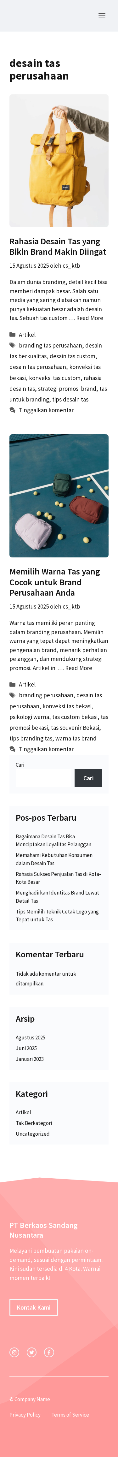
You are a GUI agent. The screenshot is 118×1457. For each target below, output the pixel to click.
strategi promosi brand (67, 388)
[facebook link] (49, 1352)
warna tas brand (76, 738)
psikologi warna (29, 717)
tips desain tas (70, 399)
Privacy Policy (25, 1414)
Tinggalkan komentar (46, 410)
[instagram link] (14, 1352)
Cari (20, 764)
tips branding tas (30, 738)
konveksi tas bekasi (67, 706)
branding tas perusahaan (50, 345)
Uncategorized (33, 1133)
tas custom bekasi (75, 717)
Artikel (27, 334)
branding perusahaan (46, 695)
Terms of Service (70, 1414)
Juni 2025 (26, 1048)
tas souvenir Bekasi (75, 727)
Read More (89, 318)
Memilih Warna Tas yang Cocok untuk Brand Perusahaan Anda (54, 582)
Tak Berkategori (34, 1123)
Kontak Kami (34, 1307)
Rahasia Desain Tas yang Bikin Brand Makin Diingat (57, 246)
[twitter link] (32, 1352)
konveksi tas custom (55, 378)
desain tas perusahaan (37, 367)
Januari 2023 (30, 1059)
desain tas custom (72, 356)
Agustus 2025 (30, 1037)
